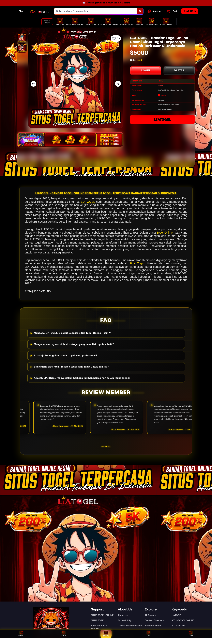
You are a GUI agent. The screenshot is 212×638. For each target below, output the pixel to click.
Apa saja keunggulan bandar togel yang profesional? (65, 355)
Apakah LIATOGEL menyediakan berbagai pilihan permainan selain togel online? (82, 378)
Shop (21, 11)
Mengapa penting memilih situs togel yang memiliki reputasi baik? (74, 344)
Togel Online (165, 232)
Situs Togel (136, 263)
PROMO (21, 636)
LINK (148, 636)
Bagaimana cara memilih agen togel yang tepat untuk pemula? (71, 366)
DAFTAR (179, 70)
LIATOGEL (162, 119)
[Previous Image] (33, 84)
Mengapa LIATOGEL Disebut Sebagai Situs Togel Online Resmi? (72, 333)
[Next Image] (118, 84)
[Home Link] (39, 11)
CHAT (191, 636)
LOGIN (145, 70)
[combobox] (95, 11)
